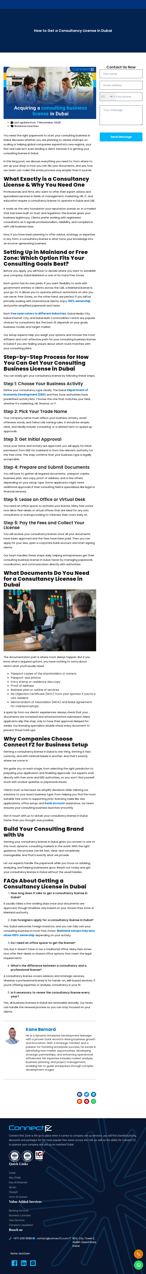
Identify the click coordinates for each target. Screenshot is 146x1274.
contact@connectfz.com (53, 1238)
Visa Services (17, 1220)
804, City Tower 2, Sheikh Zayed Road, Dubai (84, 1242)
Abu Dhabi (15, 1177)
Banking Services (19, 1210)
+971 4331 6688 (22, 1238)
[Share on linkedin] (93, 1094)
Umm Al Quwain (18, 1196)
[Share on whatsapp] (93, 1101)
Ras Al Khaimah (18, 1182)
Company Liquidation (21, 1225)
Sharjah (13, 1192)
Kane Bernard (41, 1029)
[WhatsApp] (138, 1265)
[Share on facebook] (79, 1094)
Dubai (12, 1172)
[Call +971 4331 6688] (138, 1254)
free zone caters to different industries (38, 313)
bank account (55, 803)
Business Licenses (26, 126)
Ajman (12, 1187)
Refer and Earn (20, 1253)
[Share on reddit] (79, 1101)
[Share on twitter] (86, 1094)
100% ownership (79, 301)
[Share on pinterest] (86, 1101)
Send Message (121, 137)
